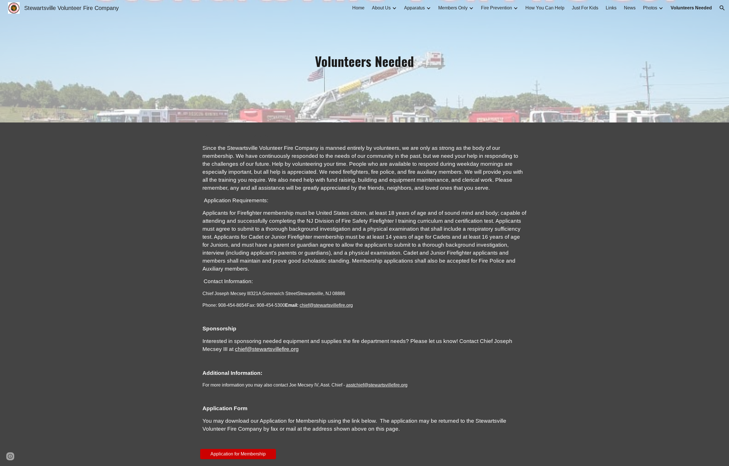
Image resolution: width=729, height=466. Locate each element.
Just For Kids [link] (585, 7)
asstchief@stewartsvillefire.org (376, 385)
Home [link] (358, 7)
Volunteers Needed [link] (691, 7)
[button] (722, 8)
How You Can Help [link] (544, 7)
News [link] (630, 7)
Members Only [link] (453, 7)
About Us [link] (381, 7)
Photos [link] (650, 7)
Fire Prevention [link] (496, 7)
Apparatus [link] (414, 7)
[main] (364, 61)
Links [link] (611, 7)
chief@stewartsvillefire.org (326, 305)
